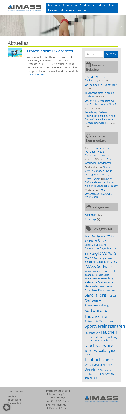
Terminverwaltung (97, 351)
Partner (52, 10)
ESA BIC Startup (93, 258)
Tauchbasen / (92, 333)
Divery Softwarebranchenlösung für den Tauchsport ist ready (101, 182)
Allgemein (90, 214)
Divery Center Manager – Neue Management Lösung (97, 151)
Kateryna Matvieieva (99, 282)
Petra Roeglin (92, 179)
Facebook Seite (58, 408)
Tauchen (108, 332)
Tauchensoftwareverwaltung (101, 337)
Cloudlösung (99, 244)
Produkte (86, 5)
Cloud (88, 244)
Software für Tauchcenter (97, 313)
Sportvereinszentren (105, 326)
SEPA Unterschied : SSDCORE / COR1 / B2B (99, 194)
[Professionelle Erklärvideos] (15, 52)
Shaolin (114, 296)
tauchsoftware (99, 345)
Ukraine (90, 364)
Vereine (92, 369)
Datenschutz (92, 248)
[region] (63, 25)
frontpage (90, 219)
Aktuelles (66, 10)
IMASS (113, 261)
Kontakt (82, 10)
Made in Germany (95, 286)
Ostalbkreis (91, 290)
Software (69, 5)
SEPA (109, 296)
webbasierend (93, 374)
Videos (101, 5)
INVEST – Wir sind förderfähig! (95, 78)
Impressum (14, 399)
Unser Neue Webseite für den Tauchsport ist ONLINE (100, 102)
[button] (4, 25)
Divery (93, 254)
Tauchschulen (92, 340)
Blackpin (105, 240)
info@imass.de (57, 404)
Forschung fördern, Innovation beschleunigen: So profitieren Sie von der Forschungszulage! (100, 118)
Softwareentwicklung (97, 305)
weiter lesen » (37, 74)
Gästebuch (103, 261)
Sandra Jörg (95, 295)
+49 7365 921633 (59, 401)
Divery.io (107, 253)
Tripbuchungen (99, 359)
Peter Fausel (107, 290)
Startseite (54, 5)
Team (112, 5)
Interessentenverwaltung (99, 278)
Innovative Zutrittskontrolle (100, 271)
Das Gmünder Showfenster (98, 161)
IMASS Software (99, 266)
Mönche (109, 286)
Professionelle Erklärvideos (50, 50)
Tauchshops (108, 340)
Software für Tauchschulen (100, 321)
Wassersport (107, 370)
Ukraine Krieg (104, 364)
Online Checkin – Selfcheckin (101, 85)
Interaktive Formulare (97, 274)
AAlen (88, 236)
